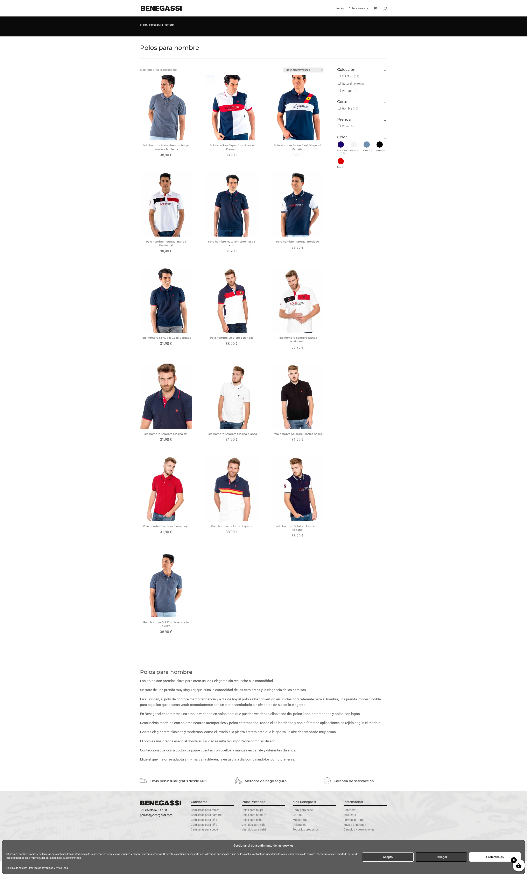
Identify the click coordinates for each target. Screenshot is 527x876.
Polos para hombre (254, 815)
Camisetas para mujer (205, 810)
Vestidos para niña (254, 824)
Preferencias (495, 857)
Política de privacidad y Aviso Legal (49, 868)
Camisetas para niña (204, 819)
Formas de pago (354, 819)
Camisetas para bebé (204, 829)
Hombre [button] (350, 108)
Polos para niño (252, 819)
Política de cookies (16, 868)
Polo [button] (348, 126)
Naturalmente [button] (353, 83)
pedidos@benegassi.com (156, 815)
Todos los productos (306, 829)
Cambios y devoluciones (359, 829)
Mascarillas (300, 819)
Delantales (299, 824)
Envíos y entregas (355, 824)
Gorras (297, 815)
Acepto (388, 857)
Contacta (350, 810)
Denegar (441, 857)
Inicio (340, 8)
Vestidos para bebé (254, 829)
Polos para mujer (252, 810)
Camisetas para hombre (206, 815)
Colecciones (357, 8)
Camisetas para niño (204, 824)
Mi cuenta (350, 815)
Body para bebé (303, 810)
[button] (342, 148)
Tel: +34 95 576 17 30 (153, 810)
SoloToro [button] (350, 76)
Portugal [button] (349, 90)
